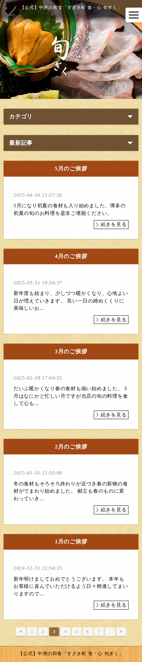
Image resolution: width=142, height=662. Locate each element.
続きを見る (114, 224)
